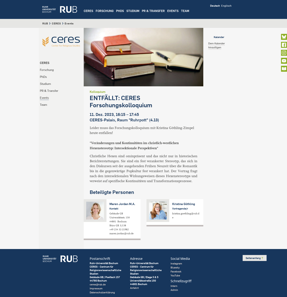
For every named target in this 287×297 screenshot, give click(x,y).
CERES (88, 11)
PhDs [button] (120, 11)
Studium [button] (132, 11)
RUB (45, 23)
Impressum (96, 288)
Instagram (176, 263)
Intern (174, 286)
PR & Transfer (49, 91)
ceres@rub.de (98, 284)
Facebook (176, 271)
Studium (45, 84)
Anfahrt (134, 288)
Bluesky (175, 267)
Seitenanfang (253, 258)
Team (43, 105)
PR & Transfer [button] (153, 11)
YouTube (175, 275)
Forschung (47, 70)
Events (173, 11)
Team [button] (185, 11)
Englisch (226, 5)
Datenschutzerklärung (102, 292)
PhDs (43, 77)
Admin (174, 290)
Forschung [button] (105, 11)
